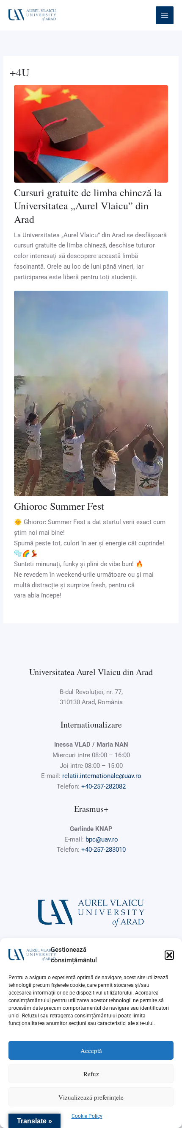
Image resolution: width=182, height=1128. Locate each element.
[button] (169, 955)
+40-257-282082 (103, 786)
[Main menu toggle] (165, 15)
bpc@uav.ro (101, 839)
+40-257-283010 (103, 849)
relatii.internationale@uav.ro (101, 776)
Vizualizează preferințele (91, 1097)
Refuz (91, 1074)
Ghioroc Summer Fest (59, 506)
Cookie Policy (87, 1116)
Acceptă (91, 1050)
